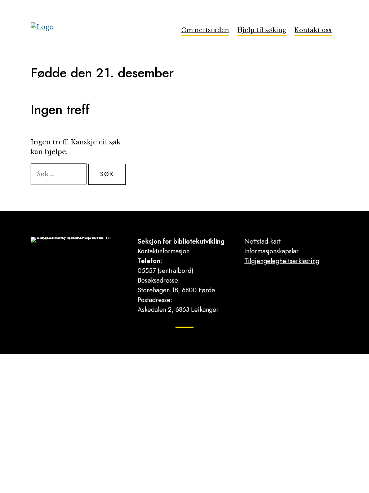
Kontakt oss (313, 30)
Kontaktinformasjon (164, 251)
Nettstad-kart (262, 241)
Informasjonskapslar (271, 251)
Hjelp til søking (261, 30)
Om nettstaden (205, 30)
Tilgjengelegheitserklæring (281, 261)
